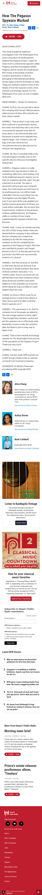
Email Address (10, 618)
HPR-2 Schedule (10, 843)
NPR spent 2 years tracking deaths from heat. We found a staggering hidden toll (23, 683)
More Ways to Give (10, 867)
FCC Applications (10, 872)
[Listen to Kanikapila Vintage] (21, 480)
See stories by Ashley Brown (26, 429)
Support (7, 862)
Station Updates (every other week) (18, 628)
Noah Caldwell (13, 27)
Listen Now (21, 522)
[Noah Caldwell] (7, 442)
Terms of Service (10, 876)
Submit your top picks (21, 598)
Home (6, 833)
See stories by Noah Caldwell (27, 448)
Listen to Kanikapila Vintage (21, 503)
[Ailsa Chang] (7, 387)
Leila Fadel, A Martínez (11, 736)
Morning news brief (17, 731)
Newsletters (8, 852)
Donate (35, 3)
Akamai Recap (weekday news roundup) (20, 634)
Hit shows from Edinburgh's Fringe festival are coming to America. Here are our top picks (23, 707)
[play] (3, 892)
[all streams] (39, 892)
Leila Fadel (7, 778)
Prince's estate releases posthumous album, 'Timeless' (20, 769)
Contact (7, 857)
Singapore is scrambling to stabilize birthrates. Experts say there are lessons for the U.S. (23, 672)
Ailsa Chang (13, 25)
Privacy (7, 881)
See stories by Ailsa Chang (26, 405)
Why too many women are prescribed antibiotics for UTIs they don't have (21, 660)
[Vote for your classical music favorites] (21, 550)
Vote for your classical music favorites (21, 575)
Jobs (6, 848)
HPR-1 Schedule (10, 838)
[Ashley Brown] (7, 418)
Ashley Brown (21, 415)
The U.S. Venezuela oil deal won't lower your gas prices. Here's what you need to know (23, 694)
